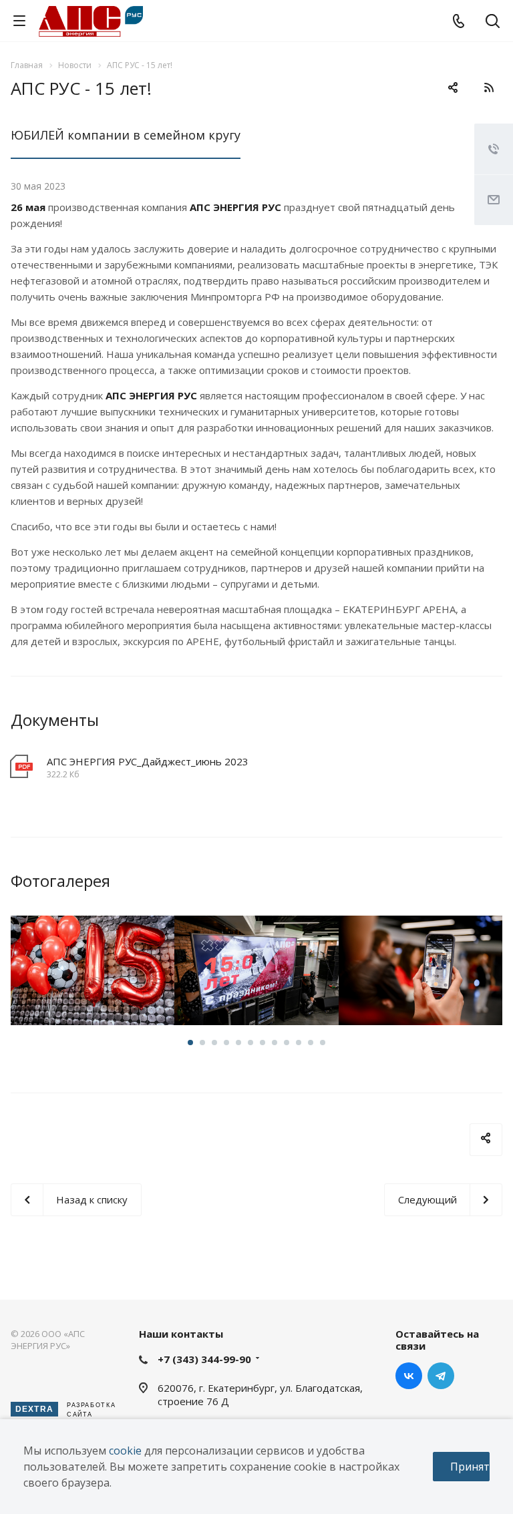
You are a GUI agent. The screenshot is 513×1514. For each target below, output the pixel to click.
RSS (489, 87)
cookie (125, 1450)
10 (298, 1042)
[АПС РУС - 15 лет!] (92, 970)
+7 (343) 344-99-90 (204, 1359)
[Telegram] (441, 1375)
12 (322, 1042)
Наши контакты (181, 1334)
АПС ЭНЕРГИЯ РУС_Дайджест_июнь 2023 (147, 761)
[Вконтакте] (408, 1375)
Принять (470, 1466)
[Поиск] (493, 22)
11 (310, 1042)
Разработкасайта (65, 1410)
